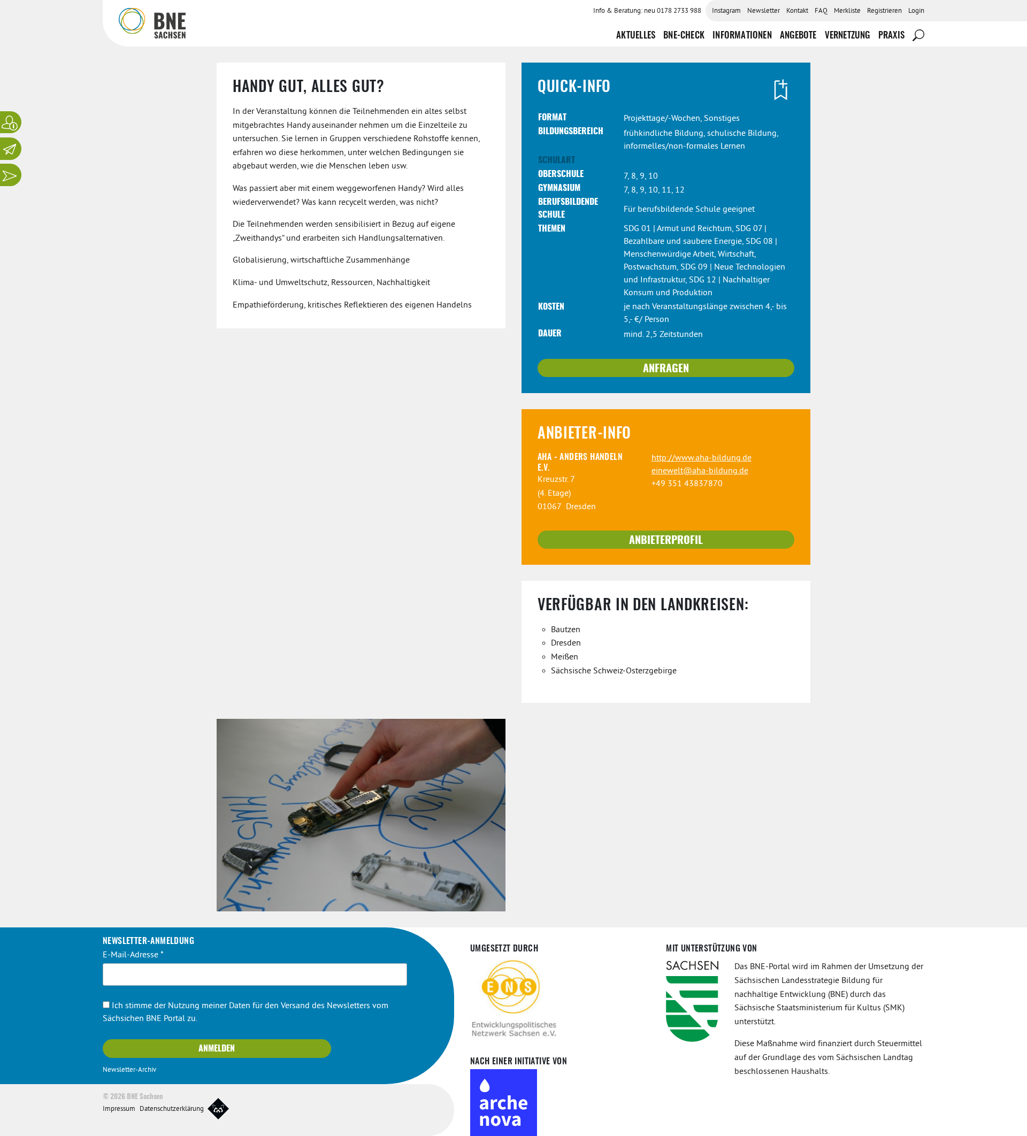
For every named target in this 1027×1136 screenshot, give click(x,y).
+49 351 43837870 (687, 484)
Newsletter (763, 11)
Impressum (119, 1109)
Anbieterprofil (666, 540)
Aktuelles (635, 35)
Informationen (742, 35)
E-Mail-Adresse (133, 955)
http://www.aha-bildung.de (702, 458)
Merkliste (847, 11)
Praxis (891, 35)
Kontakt (797, 11)
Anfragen (666, 369)
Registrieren (884, 11)
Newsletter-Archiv (129, 1070)
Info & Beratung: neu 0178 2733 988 (647, 11)
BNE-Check (683, 35)
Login (916, 11)
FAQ (821, 11)
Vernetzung (847, 35)
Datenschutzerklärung (172, 1109)
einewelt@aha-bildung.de (700, 471)
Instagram (726, 11)
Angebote (798, 35)
